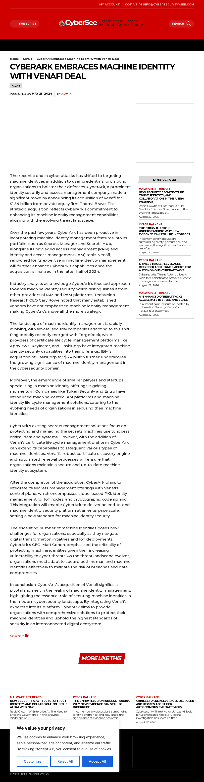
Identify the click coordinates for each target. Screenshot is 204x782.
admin (66, 94)
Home (14, 59)
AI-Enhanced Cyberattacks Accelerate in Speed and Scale (163, 298)
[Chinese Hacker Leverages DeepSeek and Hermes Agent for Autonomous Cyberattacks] (165, 680)
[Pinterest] (154, 94)
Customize (32, 761)
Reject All (65, 761)
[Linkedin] (177, 94)
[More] (189, 94)
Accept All (97, 761)
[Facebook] (11, 4)
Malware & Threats (154, 188)
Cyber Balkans (150, 224)
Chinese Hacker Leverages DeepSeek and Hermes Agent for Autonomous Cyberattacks (165, 267)
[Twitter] (30, 4)
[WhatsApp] (166, 94)
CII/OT (28, 59)
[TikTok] (24, 4)
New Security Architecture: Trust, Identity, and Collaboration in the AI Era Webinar (162, 197)
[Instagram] (17, 4)
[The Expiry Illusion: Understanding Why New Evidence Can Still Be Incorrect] (102, 680)
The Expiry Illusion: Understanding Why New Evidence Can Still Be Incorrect (165, 231)
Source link (21, 635)
